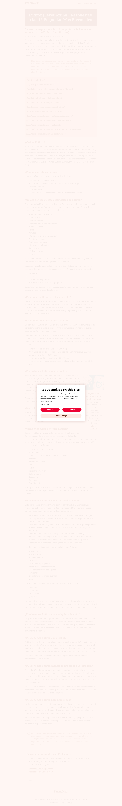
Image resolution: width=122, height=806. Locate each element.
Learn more (45, 404)
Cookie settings (61, 416)
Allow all (50, 410)
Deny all (72, 410)
